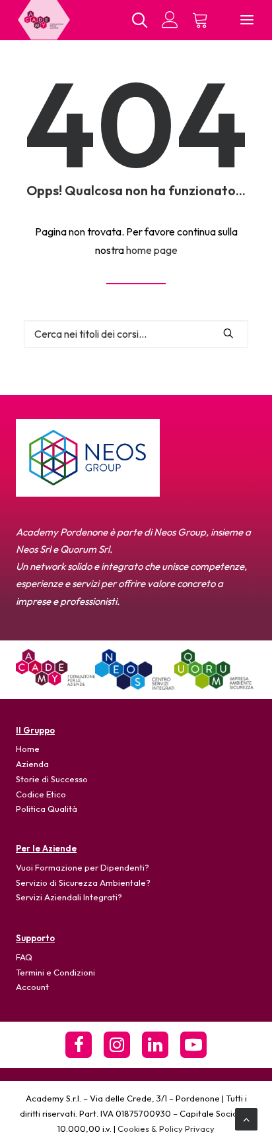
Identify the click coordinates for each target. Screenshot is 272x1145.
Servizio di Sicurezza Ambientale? (83, 882)
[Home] (55, 667)
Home (28, 748)
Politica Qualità (46, 808)
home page (152, 250)
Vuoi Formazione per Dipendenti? (82, 867)
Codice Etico (41, 794)
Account (32, 986)
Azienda (32, 763)
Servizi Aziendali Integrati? (69, 897)
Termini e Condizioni (55, 972)
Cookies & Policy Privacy (166, 1128)
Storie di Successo (52, 779)
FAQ (24, 957)
